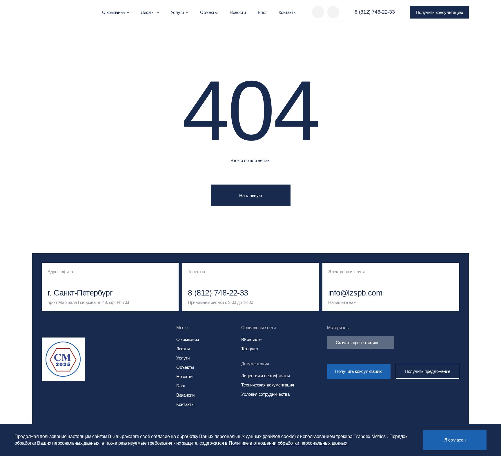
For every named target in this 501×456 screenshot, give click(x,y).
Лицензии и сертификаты (265, 375)
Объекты (209, 12)
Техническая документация (267, 384)
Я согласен (455, 439)
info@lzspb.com (355, 293)
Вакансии (185, 395)
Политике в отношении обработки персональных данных (288, 443)
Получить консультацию (439, 12)
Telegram (249, 348)
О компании (113, 12)
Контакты (288, 12)
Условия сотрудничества (265, 394)
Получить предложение (427, 371)
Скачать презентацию (357, 342)
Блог (262, 12)
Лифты (148, 12)
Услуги (177, 12)
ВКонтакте (251, 339)
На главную (250, 195)
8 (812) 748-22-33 (375, 12)
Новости (238, 12)
